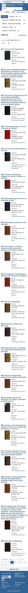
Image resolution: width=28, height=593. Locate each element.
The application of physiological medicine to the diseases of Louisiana (14, 275)
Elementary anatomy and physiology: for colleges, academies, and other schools (13, 399)
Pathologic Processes (17, 369)
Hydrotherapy (14, 469)
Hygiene (13, 63)
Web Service (21, 12)
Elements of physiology (12, 302)
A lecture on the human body (14, 49)
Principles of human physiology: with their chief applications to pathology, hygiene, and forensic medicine (13, 479)
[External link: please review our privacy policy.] (3, 576)
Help (13, 12)
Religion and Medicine (17, 555)
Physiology (14, 445)
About (7, 12)
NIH (11, 591)
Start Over (4, 16)
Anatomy (13, 340)
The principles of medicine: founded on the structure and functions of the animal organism (12, 248)
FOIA (3, 584)
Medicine (13, 266)
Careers (17, 586)
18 (15, 562)
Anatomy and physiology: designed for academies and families (13, 376)
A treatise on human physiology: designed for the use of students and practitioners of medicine (13, 427)
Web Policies (5, 582)
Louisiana (13, 295)
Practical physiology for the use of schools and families (13, 127)
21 (25, 562)
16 (9, 562)
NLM (9, 591)
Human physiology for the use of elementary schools (13, 199)
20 (9, 43)
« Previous (4, 40)
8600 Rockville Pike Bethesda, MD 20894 (20, 576)
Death (12, 240)
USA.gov (18, 591)
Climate (13, 293)
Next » (19, 40)
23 (5, 565)
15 (5, 562)
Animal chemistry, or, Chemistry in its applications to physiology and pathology (13, 349)
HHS (14, 591)
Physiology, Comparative (17, 120)
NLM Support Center (20, 582)
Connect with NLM (6, 573)
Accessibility (18, 584)
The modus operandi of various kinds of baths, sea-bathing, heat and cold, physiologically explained (13, 453)
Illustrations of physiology (13, 541)
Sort (3, 43)
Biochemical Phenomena (17, 365)
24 (8, 565)
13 (23, 559)
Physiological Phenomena (18, 61)
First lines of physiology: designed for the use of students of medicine (13, 176)
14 (2, 562)
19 (18, 562)
